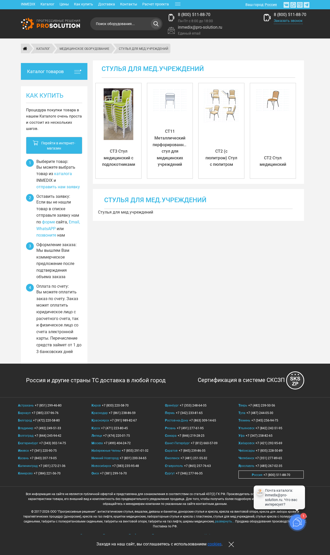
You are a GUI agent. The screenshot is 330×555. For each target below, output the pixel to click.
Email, (74, 222)
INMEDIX (28, 4)
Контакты (128, 4)
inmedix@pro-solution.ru (200, 27)
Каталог (47, 4)
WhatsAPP (46, 228)
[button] (54, 145)
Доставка (106, 4)
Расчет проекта (155, 4)
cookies (214, 544)
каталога (63, 173)
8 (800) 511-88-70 (194, 14)
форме (48, 222)
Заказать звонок (288, 21)
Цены (64, 4)
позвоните (46, 235)
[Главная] (25, 48)
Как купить (83, 4)
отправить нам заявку (58, 186)
